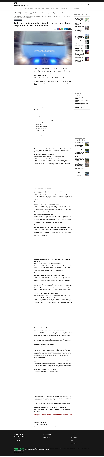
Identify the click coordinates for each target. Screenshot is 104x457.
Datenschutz (73, 443)
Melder (70, 8)
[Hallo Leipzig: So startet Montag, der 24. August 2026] (86, 160)
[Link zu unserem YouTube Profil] (80, 5)
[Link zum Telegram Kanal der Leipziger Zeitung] (86, 5)
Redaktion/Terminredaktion (48, 435)
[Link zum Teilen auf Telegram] (65, 29)
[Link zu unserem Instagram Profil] (82, 5)
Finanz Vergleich (74, 437)
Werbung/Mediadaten (47, 437)
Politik (31, 8)
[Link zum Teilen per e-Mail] (69, 29)
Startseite (27, 8)
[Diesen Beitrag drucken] (71, 29)
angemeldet (41, 426)
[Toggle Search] (88, 5)
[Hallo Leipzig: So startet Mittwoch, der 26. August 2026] (86, 42)
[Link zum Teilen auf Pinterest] (60, 29)
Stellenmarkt (73, 434)
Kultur (47, 8)
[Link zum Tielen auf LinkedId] (67, 29)
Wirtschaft (37, 8)
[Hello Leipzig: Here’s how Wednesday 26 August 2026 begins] (86, 47)
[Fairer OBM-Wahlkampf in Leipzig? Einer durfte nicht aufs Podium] (86, 174)
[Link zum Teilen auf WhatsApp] (62, 29)
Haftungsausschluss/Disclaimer (77, 442)
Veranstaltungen (63, 8)
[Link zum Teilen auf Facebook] (58, 29)
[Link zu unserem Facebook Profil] (84, 5)
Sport (57, 8)
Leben (43, 8)
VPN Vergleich (73, 435)
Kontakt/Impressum (47, 434)
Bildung (52, 8)
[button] (33, 8)
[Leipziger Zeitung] (22, 4)
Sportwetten (73, 439)
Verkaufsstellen (46, 439)
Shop (72, 440)
